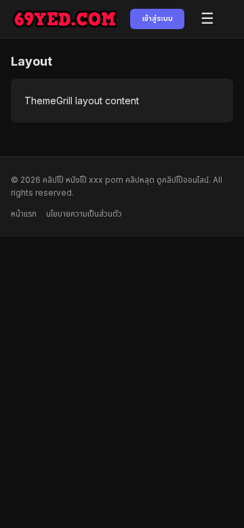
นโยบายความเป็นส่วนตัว (84, 213)
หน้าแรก (24, 213)
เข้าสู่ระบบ (157, 18)
